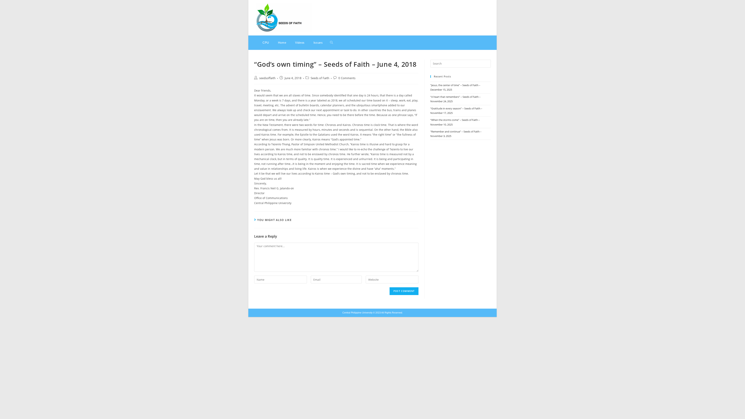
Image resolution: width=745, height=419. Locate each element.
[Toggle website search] (331, 42)
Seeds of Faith (320, 78)
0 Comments (346, 78)
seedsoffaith (267, 78)
